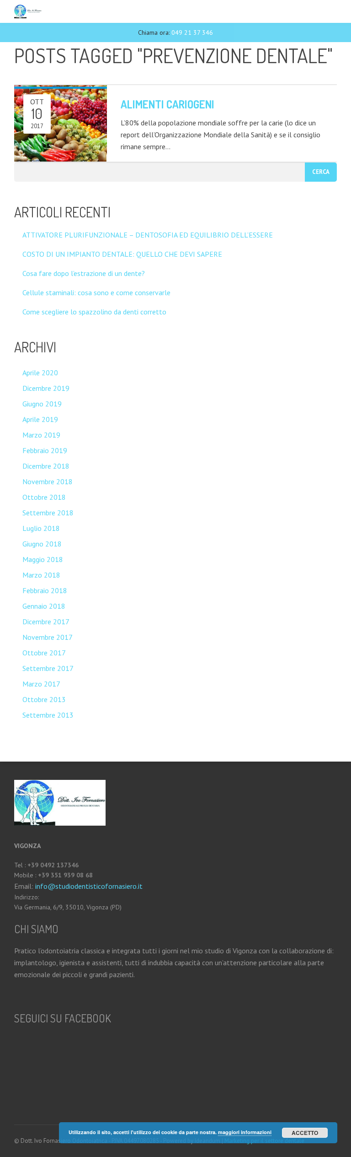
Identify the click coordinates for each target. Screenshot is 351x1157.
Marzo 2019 (41, 434)
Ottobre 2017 (44, 652)
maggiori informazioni (244, 1132)
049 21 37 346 (192, 32)
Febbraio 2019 (44, 450)
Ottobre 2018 (44, 497)
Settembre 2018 (48, 512)
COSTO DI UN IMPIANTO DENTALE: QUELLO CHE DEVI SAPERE (122, 254)
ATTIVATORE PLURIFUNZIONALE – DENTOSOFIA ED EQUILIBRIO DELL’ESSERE (147, 234)
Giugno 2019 (42, 403)
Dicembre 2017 (45, 621)
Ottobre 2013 (44, 699)
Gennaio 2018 (43, 606)
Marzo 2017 (41, 683)
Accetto (305, 1133)
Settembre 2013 (48, 714)
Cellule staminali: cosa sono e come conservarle (96, 292)
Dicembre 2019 (45, 388)
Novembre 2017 (47, 637)
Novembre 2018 (47, 481)
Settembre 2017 (48, 668)
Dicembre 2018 (45, 465)
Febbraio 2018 (44, 590)
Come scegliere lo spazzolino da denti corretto (94, 311)
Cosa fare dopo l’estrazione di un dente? (83, 273)
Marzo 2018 (41, 574)
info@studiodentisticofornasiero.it (88, 886)
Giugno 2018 (42, 543)
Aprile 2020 (40, 372)
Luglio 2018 (41, 528)
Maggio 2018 (42, 559)
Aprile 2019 (40, 419)
